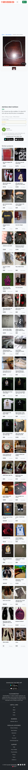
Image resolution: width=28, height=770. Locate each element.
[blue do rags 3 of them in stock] (7, 509)
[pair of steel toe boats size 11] (7, 196)
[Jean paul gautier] (20, 279)
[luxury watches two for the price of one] (7, 446)
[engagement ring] (7, 529)
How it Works (14, 749)
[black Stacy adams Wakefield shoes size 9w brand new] (7, 613)
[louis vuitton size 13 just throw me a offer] (7, 363)
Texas (8, 116)
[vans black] (7, 571)
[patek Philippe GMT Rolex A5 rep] (7, 488)
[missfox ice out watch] (7, 237)
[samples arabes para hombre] (20, 446)
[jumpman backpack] (20, 613)
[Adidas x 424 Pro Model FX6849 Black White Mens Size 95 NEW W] (20, 321)
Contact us (14, 759)
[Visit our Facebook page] (22, 765)
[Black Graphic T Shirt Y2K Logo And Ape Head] (20, 404)
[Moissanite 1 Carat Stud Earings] (20, 571)
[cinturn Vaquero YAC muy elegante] (20, 196)
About (14, 710)
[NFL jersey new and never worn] (20, 154)
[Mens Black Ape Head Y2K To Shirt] (7, 383)
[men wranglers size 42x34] (20, 488)
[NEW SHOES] (7, 634)
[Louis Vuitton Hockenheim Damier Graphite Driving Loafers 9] (20, 342)
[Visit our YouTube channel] (18, 765)
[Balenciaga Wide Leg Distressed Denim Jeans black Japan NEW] (7, 300)
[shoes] (20, 634)
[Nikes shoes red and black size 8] (20, 300)
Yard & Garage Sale (14, 740)
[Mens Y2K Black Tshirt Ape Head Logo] (7, 425)
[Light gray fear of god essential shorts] (20, 592)
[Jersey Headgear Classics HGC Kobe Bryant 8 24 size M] (20, 529)
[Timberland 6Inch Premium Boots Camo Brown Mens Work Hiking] (7, 342)
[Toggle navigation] (17, 2)
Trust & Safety (14, 752)
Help (14, 747)
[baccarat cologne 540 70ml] (7, 154)
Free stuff (14, 738)
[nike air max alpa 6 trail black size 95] (20, 425)
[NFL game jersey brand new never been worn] (20, 175)
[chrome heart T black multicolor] (20, 550)
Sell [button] (25, 2)
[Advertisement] (14, 19)
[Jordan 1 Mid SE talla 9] (20, 509)
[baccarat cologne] (20, 216)
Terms (14, 757)
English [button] (14, 766)
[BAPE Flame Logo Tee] (7, 467)
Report (5, 122)
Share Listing (6, 119)
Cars (14, 735)
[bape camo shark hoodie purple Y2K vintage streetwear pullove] (7, 279)
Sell (14, 707)
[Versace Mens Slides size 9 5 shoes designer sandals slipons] (7, 321)
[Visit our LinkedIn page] (24, 765)
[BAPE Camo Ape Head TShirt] (20, 467)
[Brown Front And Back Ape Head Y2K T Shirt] (20, 383)
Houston (11, 116)
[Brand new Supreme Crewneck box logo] (20, 237)
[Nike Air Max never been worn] (7, 175)
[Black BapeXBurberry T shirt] (7, 550)
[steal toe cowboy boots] (7, 258)
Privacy (14, 754)
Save (4, 124)
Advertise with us (14, 721)
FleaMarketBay (14, 764)
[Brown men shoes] (7, 592)
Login (14, 712)
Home (3, 34)
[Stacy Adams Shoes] (20, 258)
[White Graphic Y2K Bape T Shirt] (7, 404)
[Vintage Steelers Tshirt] (7, 216)
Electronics (14, 733)
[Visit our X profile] (20, 765)
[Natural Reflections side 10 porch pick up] (20, 363)
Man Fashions (8, 34)
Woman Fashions (14, 728)
